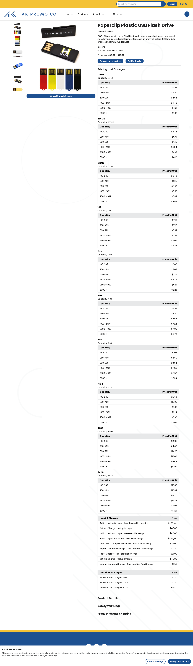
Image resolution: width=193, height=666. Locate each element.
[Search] (163, 4)
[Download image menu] (92, 26)
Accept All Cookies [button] (179, 661)
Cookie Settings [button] (155, 661)
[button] (139, 69)
